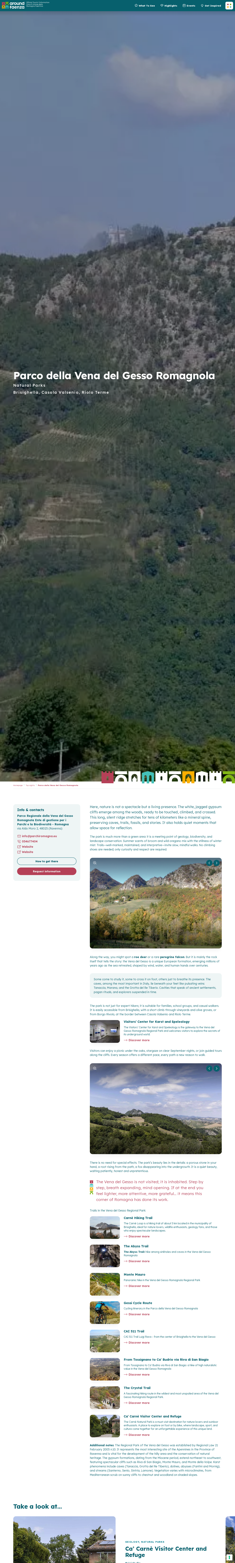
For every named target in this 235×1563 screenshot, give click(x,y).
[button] (229, 5)
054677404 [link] (30, 841)
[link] (144, 5)
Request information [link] (46, 871)
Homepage (18, 785)
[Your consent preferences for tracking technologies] (229, 1557)
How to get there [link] (46, 861)
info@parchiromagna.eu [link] (39, 836)
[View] (95, 863)
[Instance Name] (13, 5)
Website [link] (27, 847)
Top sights (30, 785)
